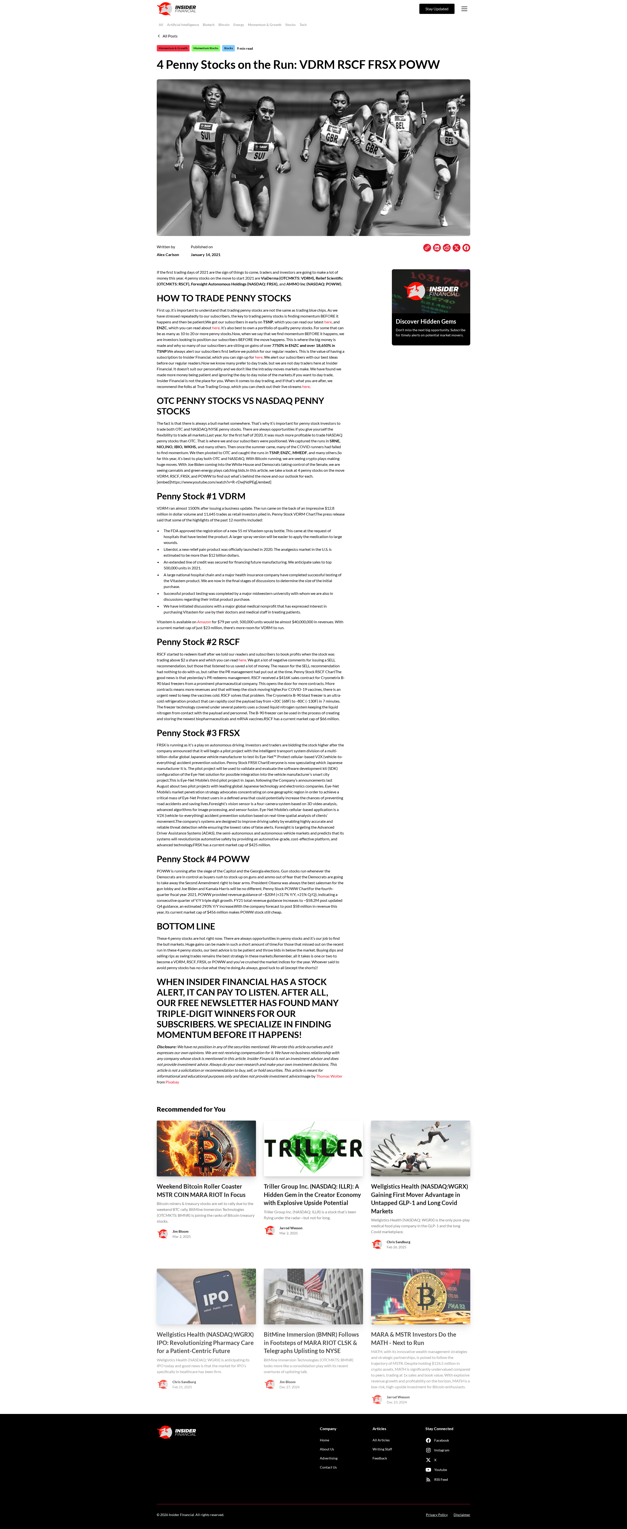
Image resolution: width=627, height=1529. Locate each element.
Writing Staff (382, 1449)
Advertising (329, 1458)
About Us (327, 1449)
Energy (238, 25)
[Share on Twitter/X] (456, 248)
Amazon (204, 621)
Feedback (380, 1458)
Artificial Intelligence (183, 25)
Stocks (290, 25)
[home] (176, 8)
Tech (303, 25)
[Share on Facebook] (466, 248)
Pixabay (172, 1082)
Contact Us (328, 1467)
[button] (464, 9)
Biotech (209, 25)
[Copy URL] (427, 248)
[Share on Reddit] (447, 248)
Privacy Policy (437, 1515)
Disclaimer (462, 1515)
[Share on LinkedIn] (437, 248)
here (328, 321)
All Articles (381, 1440)
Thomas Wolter (329, 1076)
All (161, 25)
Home (324, 1440)
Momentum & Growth (264, 25)
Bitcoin (223, 25)
